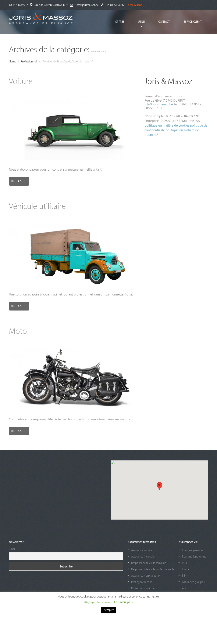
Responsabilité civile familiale (148, 563)
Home (12, 61)
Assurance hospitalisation (146, 575)
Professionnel (29, 61)
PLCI (184, 563)
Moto (18, 331)
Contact (164, 21)
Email (12, 549)
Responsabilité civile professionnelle (152, 569)
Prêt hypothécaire (141, 582)
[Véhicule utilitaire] (74, 252)
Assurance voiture (141, 550)
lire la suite (19, 181)
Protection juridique (142, 588)
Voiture (21, 81)
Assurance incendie (142, 556)
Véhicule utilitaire (37, 206)
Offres (119, 21)
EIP (184, 575)
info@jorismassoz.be (87, 5)
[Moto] (74, 377)
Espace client (193, 21)
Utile (138, 25)
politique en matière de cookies (167, 125)
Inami (185, 569)
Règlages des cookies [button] (97, 602)
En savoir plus (123, 602)
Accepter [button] (109, 610)
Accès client (135, 5)
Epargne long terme (194, 556)
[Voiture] (74, 127)
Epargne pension (192, 550)
